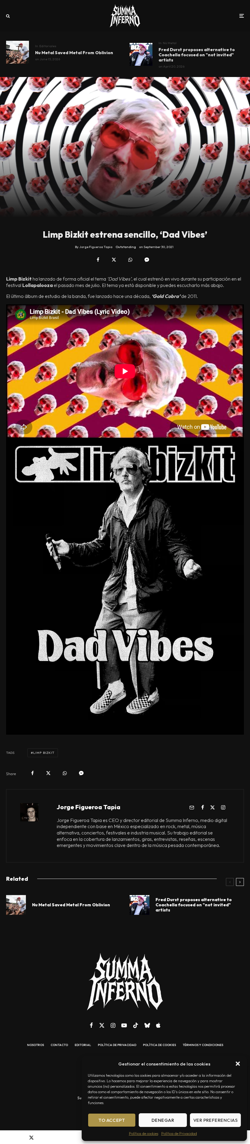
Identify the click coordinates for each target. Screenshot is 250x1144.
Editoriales (47, 46)
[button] (238, 1064)
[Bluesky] (147, 1025)
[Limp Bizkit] (17, 52)
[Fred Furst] (141, 54)
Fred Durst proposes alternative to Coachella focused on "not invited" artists (197, 54)
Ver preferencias (215, 1120)
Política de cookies (143, 1133)
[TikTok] (135, 1025)
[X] (102, 1025)
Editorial (83, 1045)
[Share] (98, 259)
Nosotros (35, 1045)
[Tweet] (114, 259)
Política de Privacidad (179, 1133)
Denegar (163, 1120)
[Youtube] (124, 1025)
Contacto (59, 1045)
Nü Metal (170, 43)
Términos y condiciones (203, 1045)
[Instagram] (113, 1025)
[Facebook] (91, 1025)
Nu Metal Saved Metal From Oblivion (74, 52)
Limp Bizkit (44, 752)
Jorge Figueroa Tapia (88, 807)
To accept (111, 1120)
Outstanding (126, 247)
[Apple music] (158, 1025)
